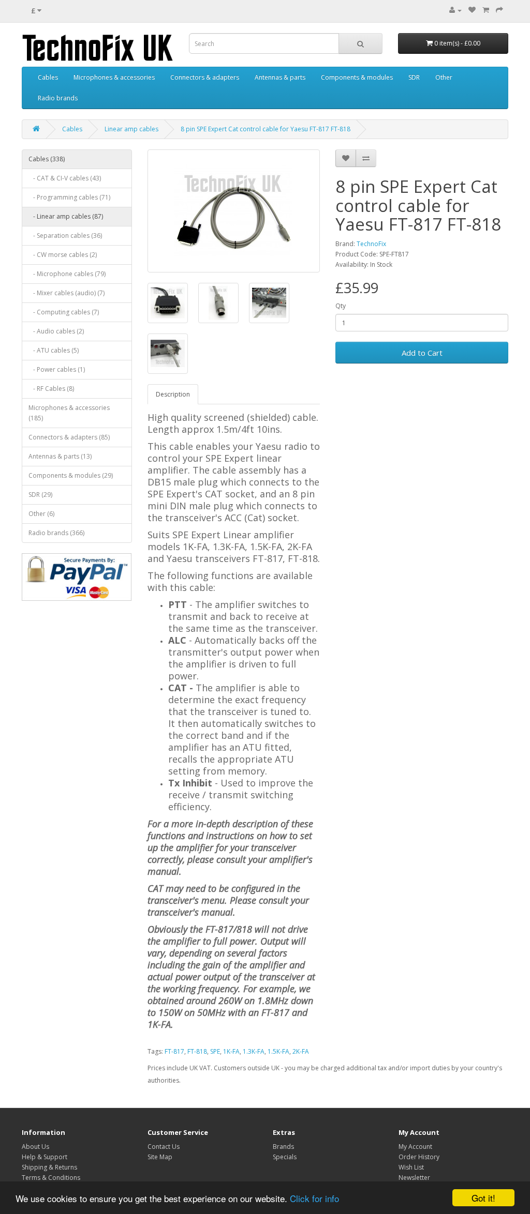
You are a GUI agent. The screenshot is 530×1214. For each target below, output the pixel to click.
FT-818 (197, 1051)
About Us (35, 1146)
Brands (283, 1146)
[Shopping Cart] (485, 10)
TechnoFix (371, 243)
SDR (414, 77)
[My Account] (455, 10)
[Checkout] (499, 10)
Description (173, 394)
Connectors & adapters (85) (69, 437)
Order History (419, 1156)
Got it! (483, 1197)
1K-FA (231, 1051)
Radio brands (58, 98)
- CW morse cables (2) (62, 254)
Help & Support (44, 1156)
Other (443, 77)
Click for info (314, 1198)
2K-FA (300, 1051)
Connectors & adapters (204, 77)
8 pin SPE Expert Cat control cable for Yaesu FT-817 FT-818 (265, 129)
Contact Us (164, 1146)
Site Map (160, 1156)
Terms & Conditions (51, 1177)
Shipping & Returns (49, 1167)
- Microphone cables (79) (67, 273)
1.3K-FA (253, 1051)
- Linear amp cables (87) (65, 216)
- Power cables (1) (56, 369)
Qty (340, 305)
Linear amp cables (131, 129)
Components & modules (357, 77)
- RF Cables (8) (51, 388)
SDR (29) (40, 494)
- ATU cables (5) (53, 350)
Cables (48, 77)
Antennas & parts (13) (60, 456)
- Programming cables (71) (69, 197)
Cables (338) (46, 159)
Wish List (411, 1167)
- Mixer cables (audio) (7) (66, 293)
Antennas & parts (280, 77)
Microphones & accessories (114, 77)
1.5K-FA (278, 1051)
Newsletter (414, 1177)
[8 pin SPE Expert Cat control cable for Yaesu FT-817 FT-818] (234, 210)
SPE (215, 1051)
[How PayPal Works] (77, 577)
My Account (415, 1146)
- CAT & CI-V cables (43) (64, 178)
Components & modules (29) (70, 475)
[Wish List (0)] (472, 10)
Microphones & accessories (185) (69, 412)
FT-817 (174, 1051)
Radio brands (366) (56, 532)
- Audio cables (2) (56, 331)
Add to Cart (422, 352)
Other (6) (41, 513)
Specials (285, 1156)
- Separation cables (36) (65, 235)
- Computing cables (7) (63, 312)
